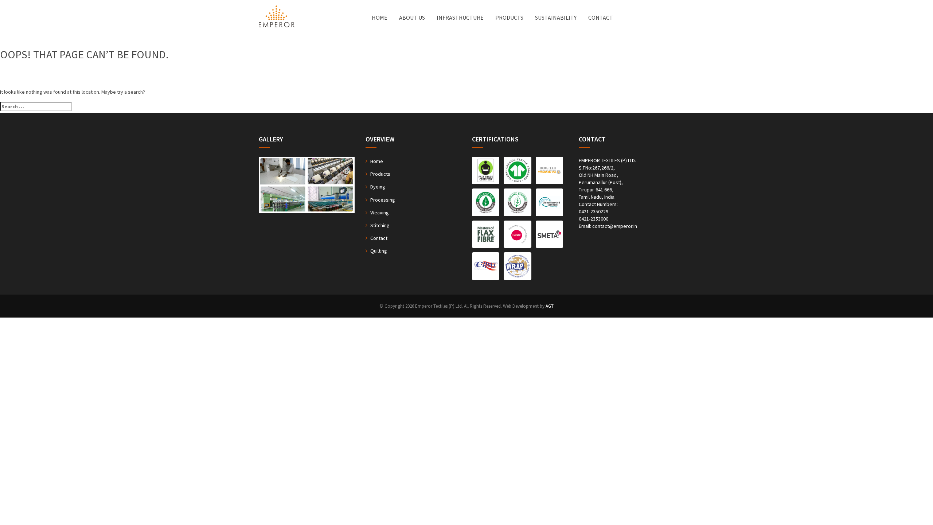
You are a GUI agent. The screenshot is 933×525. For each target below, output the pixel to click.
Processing (382, 200)
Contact (600, 17)
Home (379, 17)
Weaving (379, 212)
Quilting (378, 251)
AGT (550, 306)
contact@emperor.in (614, 226)
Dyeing (377, 186)
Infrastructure (460, 17)
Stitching (380, 225)
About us (412, 17)
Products (509, 17)
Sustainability (556, 17)
